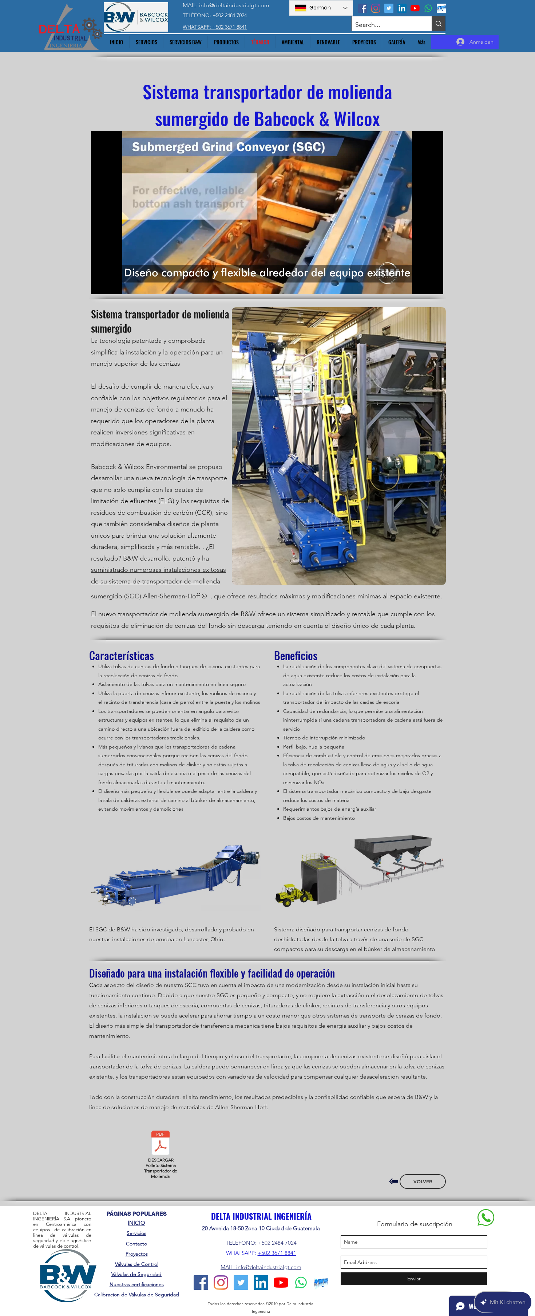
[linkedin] (402, 8)
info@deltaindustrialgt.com (234, 5)
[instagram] (375, 8)
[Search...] (438, 23)
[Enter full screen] (433, 284)
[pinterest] (428, 8)
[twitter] (388, 8)
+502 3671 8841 (277, 1252)
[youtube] (415, 8)
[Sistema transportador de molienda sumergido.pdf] (160, 1144)
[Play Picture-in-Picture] (421, 284)
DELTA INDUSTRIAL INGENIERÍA (261, 1216)
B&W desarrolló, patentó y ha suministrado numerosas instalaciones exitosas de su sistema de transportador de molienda (158, 569)
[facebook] (362, 8)
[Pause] (100, 284)
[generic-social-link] (441, 8)
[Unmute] (113, 284)
